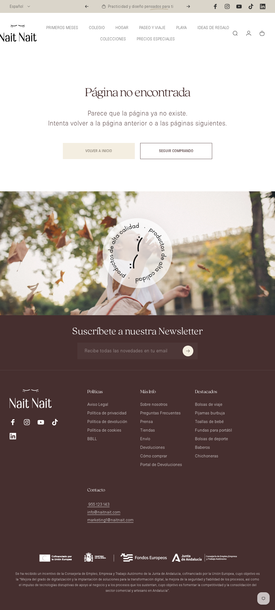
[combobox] (20, 6)
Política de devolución (107, 421)
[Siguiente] (188, 6)
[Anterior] (87, 6)
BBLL (92, 438)
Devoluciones (152, 447)
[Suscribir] (188, 351)
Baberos (202, 447)
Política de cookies (104, 430)
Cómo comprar (153, 456)
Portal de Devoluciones (161, 464)
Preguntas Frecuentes (160, 413)
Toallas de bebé (209, 421)
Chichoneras (206, 456)
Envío (145, 438)
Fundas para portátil (213, 430)
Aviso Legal (97, 404)
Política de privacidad (106, 413)
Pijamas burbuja (210, 413)
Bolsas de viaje (208, 404)
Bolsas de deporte (211, 438)
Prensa (146, 421)
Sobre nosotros (154, 404)
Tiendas (147, 430)
